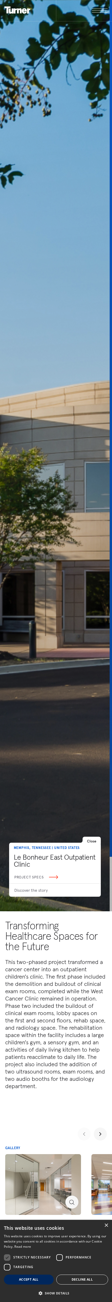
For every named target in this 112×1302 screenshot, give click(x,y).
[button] (56, 1293)
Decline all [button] (82, 1279)
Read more (22, 1246)
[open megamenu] (82, 10)
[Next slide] (100, 1134)
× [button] (106, 1225)
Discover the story (31, 890)
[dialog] (56, 1261)
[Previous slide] (84, 1134)
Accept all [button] (29, 1279)
